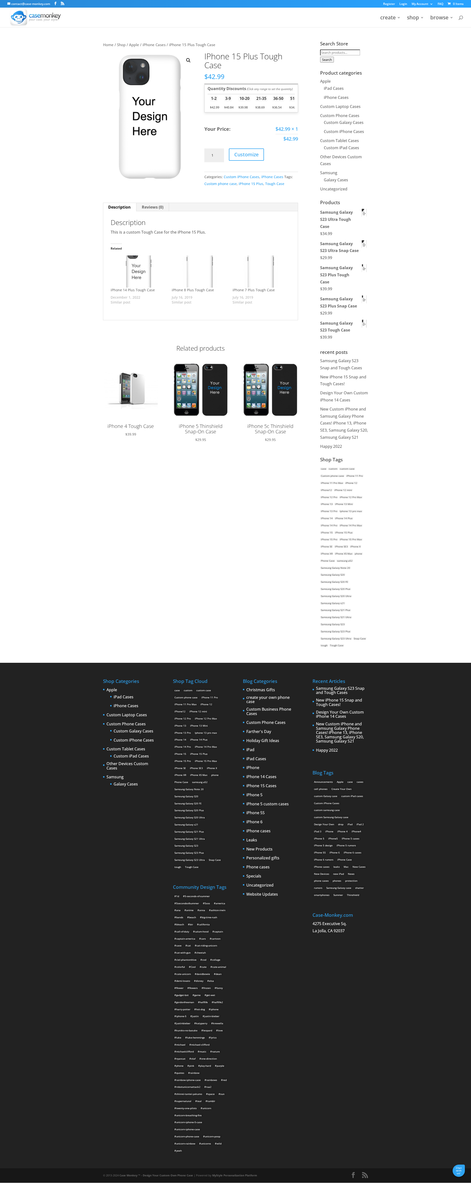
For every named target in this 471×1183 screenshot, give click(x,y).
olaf (193, 1058)
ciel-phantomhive (186, 959)
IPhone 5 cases (350, 838)
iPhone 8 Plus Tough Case (193, 290)
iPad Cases (334, 88)
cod (204, 959)
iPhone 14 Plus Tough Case (133, 290)
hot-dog (200, 1009)
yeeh (179, 1150)
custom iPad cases (352, 796)
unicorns (206, 1143)
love (220, 1030)
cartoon (216, 938)
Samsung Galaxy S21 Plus (335, 610)
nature (216, 1051)
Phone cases (258, 867)
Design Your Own (324, 824)
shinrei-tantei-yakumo (189, 1094)
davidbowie (203, 974)
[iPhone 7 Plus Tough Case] (261, 271)
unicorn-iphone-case (188, 1129)
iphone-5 (181, 1016)
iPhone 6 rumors (323, 859)
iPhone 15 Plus (251, 183)
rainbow (194, 1073)
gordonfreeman (185, 1002)
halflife (204, 1002)
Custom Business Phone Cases (268, 711)
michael (180, 1044)
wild (219, 1143)
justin (195, 1016)
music (202, 1051)
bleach (180, 924)
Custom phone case (220, 183)
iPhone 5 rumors (346, 845)
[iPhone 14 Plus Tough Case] (139, 271)
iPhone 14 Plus (344, 518)
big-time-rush (209, 917)
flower (179, 988)
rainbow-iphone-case (188, 1080)
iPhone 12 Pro (329, 497)
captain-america (185, 938)
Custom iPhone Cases (241, 176)
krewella (218, 1023)
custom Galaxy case (325, 796)
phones (337, 880)
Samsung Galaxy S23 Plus (335, 631)
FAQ (440, 4)
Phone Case (328, 560)
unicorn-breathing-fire (189, 1115)
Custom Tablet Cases (339, 140)
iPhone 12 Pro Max (351, 497)
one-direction (209, 1058)
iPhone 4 (342, 831)
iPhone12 (326, 490)
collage (216, 959)
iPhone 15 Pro (329, 539)
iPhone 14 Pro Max (351, 525)
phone (358, 553)
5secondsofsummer (187, 903)
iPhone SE (326, 546)
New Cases (359, 866)
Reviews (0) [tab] (152, 207)
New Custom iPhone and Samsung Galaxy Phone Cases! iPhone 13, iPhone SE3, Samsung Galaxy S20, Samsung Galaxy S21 (344, 423)
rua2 (208, 1087)
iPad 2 (360, 824)
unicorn (206, 1108)
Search (327, 59)
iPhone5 (333, 838)
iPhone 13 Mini (344, 504)
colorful (180, 967)
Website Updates (262, 894)
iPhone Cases (154, 44)
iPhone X (355, 546)
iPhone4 (356, 831)
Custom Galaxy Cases (344, 122)
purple (220, 1065)
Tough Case (274, 183)
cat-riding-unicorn (206, 945)
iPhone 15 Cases (261, 786)
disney (199, 981)
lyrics (213, 1037)
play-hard (205, 1065)
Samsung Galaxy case (338, 888)
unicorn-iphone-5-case (189, 1122)
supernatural (183, 1101)
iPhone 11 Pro (354, 476)
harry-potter (183, 1009)
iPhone (252, 768)
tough (324, 645)
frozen (207, 988)
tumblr (211, 1101)
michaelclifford (185, 1051)
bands (179, 917)
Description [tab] (119, 207)
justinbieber (183, 1023)
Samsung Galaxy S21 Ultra (336, 617)
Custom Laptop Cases (340, 106)
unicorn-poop (212, 1136)
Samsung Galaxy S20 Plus (335, 589)
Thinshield (353, 895)
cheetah (201, 952)
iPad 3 (317, 831)
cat (189, 945)
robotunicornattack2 (188, 1087)
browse (439, 18)
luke (178, 1037)
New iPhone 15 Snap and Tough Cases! (339, 702)
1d (177, 896)
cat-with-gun (183, 952)
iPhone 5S (255, 813)
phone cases (321, 880)
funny (219, 988)
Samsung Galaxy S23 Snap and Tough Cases (340, 690)
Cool (193, 967)
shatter (359, 888)
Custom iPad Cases (341, 147)
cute (204, 967)
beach (192, 917)
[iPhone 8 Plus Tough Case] (200, 271)
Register (389, 4)
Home (108, 44)
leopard (207, 1030)
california (204, 924)
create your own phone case (268, 699)
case (323, 468)
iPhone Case (344, 859)
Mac (346, 866)
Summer (338, 895)
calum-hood (202, 931)
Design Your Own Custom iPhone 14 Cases (340, 714)
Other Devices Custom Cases (127, 766)
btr (191, 924)
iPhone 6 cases (352, 852)
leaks (336, 866)
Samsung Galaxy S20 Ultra (336, 596)
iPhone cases (258, 831)
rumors (318, 888)
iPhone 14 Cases (261, 777)
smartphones (321, 895)
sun (222, 1094)
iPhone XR (327, 553)
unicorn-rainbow (185, 1143)
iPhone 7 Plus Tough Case (254, 290)
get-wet (210, 995)
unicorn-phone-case (187, 1136)
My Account (420, 4)
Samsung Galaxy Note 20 (335, 568)
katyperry (201, 1023)
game (197, 995)
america (220, 903)
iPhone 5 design (323, 845)
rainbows (211, 1080)
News (351, 874)
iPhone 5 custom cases (267, 804)
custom (333, 468)
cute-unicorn (183, 974)
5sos (207, 903)
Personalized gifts (262, 858)
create (388, 18)
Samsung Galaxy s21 (333, 603)
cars (203, 938)
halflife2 (218, 1002)
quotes (180, 1073)
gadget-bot (182, 995)
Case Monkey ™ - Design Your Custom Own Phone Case (156, 1175)
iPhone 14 (327, 518)
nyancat (180, 1058)
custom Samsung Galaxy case (331, 817)
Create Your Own (341, 789)
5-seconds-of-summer (197, 896)
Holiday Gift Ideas (262, 741)
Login (403, 4)
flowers (193, 988)
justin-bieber (211, 1016)
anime (190, 910)
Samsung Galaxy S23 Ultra (336, 638)
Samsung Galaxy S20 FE (334, 582)
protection (351, 880)
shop (413, 18)
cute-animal (219, 967)
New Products (259, 849)
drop (340, 824)
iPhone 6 (254, 822)
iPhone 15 (327, 532)
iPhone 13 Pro (329, 511)
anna (202, 910)
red (225, 1080)
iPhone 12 (351, 483)
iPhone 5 (254, 795)
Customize (246, 154)
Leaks (251, 840)
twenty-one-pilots (186, 1108)
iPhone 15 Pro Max (351, 539)
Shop (121, 44)
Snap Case (360, 638)
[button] (188, 60)
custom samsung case (327, 810)
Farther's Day (258, 732)
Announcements (323, 782)
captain (218, 931)
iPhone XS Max (343, 553)
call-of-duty (182, 931)
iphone (214, 1009)
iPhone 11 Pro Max (332, 483)
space (211, 1094)
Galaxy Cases (336, 180)
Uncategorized (333, 189)
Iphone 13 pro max (351, 511)
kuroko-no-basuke (186, 1030)
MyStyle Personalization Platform (234, 1175)
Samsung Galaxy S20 (333, 574)
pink (191, 1065)
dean (219, 974)
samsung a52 (345, 560)
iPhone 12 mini (343, 490)
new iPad (338, 874)
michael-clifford (200, 1044)
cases (360, 782)
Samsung (328, 172)
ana (178, 910)
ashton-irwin (218, 910)
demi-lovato (183, 981)
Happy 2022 (331, 446)
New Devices (321, 874)
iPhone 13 (327, 504)
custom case (347, 468)
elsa (211, 981)
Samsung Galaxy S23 (333, 624)
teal (199, 1101)
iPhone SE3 (341, 546)
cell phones (320, 789)
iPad (250, 750)
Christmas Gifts (260, 690)
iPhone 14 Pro (329, 525)
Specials (253, 876)
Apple (134, 44)
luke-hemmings (196, 1037)
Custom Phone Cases (339, 115)
